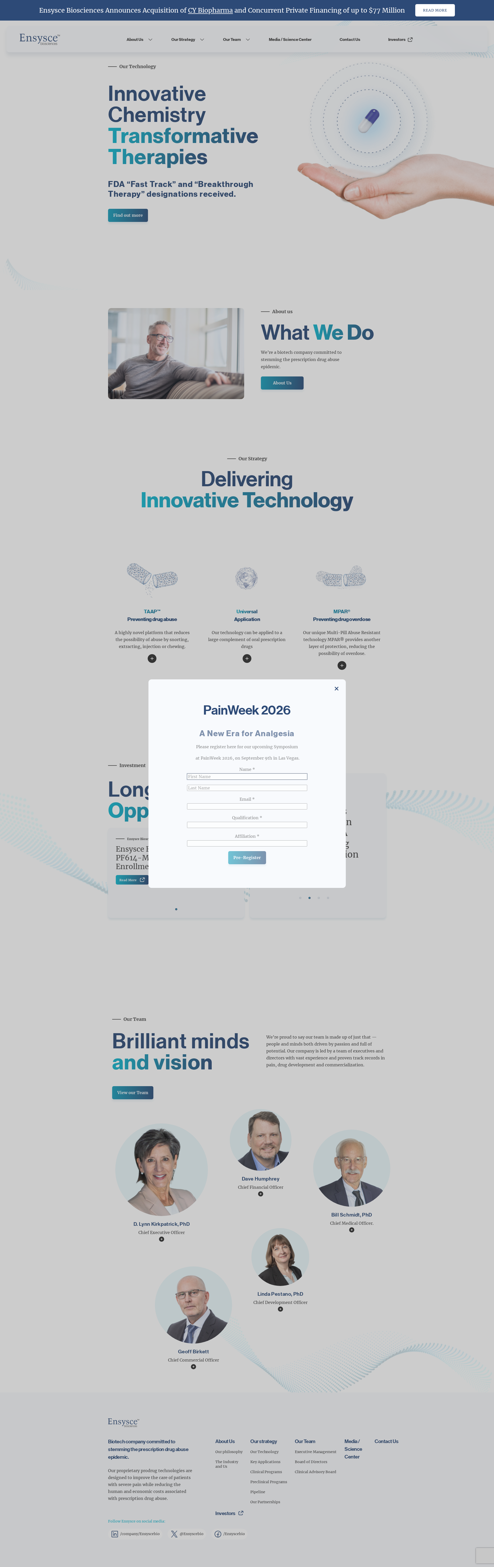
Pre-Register (247, 857)
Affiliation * (247, 836)
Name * (247, 769)
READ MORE (435, 10)
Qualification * (247, 817)
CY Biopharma (210, 10)
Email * (247, 798)
